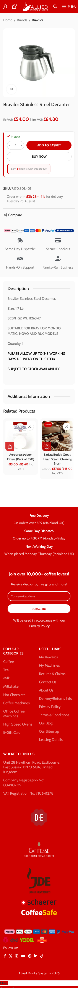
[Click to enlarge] (11, 89)
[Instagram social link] (17, 956)
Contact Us (47, 682)
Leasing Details (51, 739)
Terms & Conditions (54, 715)
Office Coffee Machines (14, 713)
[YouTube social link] (23, 956)
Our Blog (45, 723)
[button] (9, 446)
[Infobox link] (39, 519)
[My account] (5, 6)
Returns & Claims (52, 674)
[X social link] (10, 956)
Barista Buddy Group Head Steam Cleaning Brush (57, 459)
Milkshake (11, 686)
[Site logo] (35, 6)
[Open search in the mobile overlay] (55, 6)
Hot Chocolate (14, 695)
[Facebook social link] (4, 956)
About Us (46, 690)
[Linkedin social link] (36, 956)
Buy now (39, 157)
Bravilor (37, 20)
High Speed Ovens (17, 724)
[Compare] (30, 426)
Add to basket (49, 145)
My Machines (49, 665)
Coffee (8, 661)
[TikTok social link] (42, 956)
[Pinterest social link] (29, 956)
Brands (22, 20)
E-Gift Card (11, 732)
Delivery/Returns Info (55, 698)
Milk (6, 678)
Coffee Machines (16, 703)
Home (7, 20)
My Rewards (48, 657)
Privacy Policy (39, 626)
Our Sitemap (49, 731)
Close (4, 983)
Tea (6, 670)
